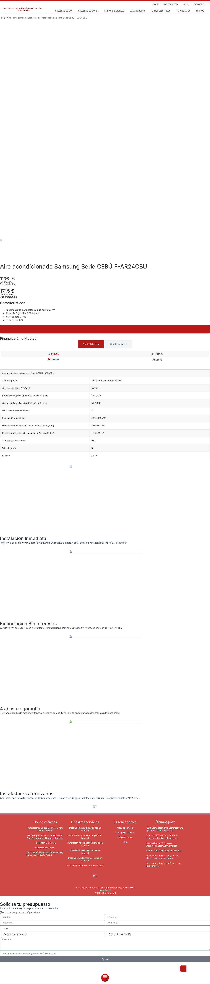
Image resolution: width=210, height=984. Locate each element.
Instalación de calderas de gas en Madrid (85, 829)
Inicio (155, 4)
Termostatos (183, 10)
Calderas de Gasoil (88, 10)
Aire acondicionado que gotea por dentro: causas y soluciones (162, 856)
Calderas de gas (64, 10)
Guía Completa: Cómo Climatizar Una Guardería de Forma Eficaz (164, 829)
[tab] (91, 344)
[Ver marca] (10, 240)
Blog (185, 4)
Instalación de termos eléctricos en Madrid (85, 859)
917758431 (50, 842)
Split (30, 18)
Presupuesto (171, 4)
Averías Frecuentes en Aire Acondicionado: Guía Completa (161, 844)
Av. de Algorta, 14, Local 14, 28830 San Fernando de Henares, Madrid (23, 9)
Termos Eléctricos (161, 10)
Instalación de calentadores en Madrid (85, 851)
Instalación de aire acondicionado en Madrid (85, 844)
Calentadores (137, 10)
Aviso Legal (105, 890)
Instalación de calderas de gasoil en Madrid (85, 836)
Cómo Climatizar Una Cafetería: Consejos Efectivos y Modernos (162, 836)
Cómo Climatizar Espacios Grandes (163, 850)
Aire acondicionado (114, 10)
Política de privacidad (105, 893)
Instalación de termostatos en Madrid (85, 865)
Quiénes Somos (125, 837)
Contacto (199, 4)
